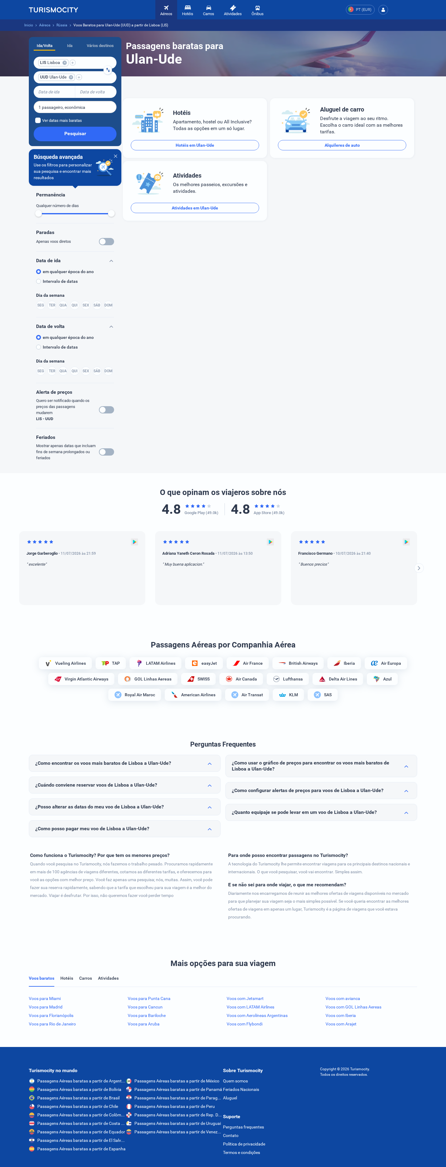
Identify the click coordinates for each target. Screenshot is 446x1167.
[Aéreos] (53, 10)
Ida (70, 45)
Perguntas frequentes (243, 1127)
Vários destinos (100, 45)
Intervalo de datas (60, 281)
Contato (230, 1135)
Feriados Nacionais (241, 1089)
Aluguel (230, 1097)
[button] (383, 10)
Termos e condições (241, 1152)
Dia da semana (50, 295)
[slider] (38, 213)
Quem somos (235, 1080)
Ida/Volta (44, 45)
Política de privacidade (244, 1144)
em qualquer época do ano (68, 271)
